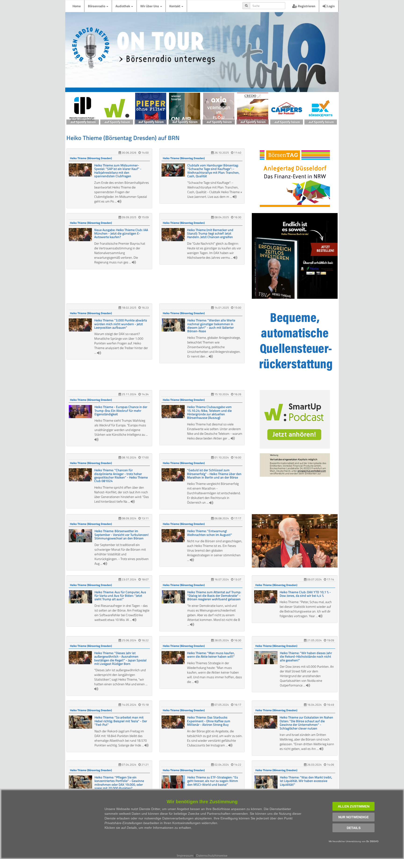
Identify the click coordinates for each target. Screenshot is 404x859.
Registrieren (306, 6)
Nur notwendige (353, 817)
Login (330, 6)
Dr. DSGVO (372, 841)
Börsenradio (97, 6)
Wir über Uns (150, 6)
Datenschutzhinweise (211, 855)
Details (354, 828)
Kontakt (175, 6)
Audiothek (123, 6)
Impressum (185, 855)
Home (76, 6)
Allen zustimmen (353, 806)
